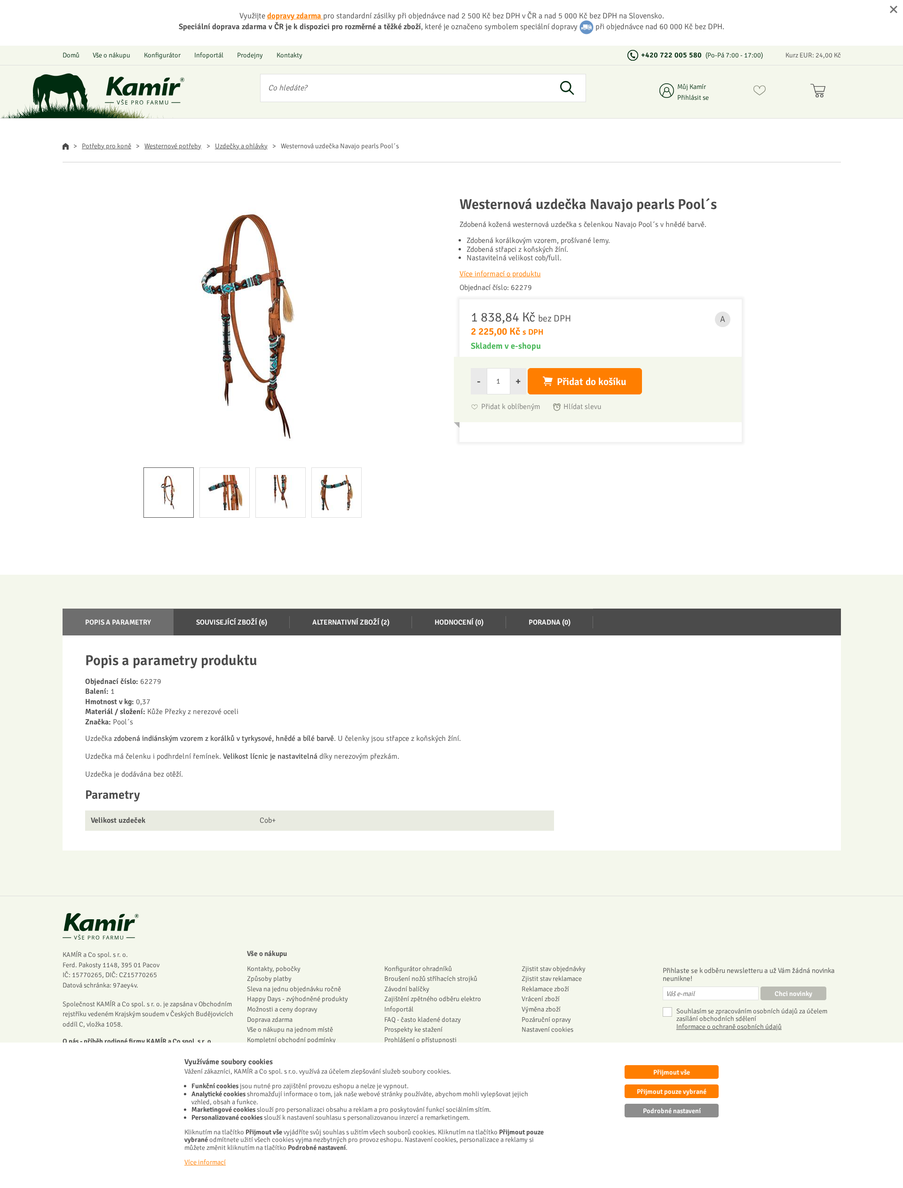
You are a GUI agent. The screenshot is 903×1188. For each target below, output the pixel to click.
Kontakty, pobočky (274, 968)
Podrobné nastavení (672, 1111)
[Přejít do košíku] (820, 92)
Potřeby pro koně (106, 146)
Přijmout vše (671, 1072)
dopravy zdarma (295, 16)
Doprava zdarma (270, 1019)
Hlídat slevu (582, 407)
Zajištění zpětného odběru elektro (432, 999)
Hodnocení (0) (459, 622)
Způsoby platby (269, 978)
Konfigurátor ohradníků (418, 968)
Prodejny (250, 55)
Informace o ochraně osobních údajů (729, 1027)
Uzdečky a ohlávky (241, 146)
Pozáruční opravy (546, 1019)
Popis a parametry (118, 622)
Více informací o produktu (500, 274)
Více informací (205, 1162)
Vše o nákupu (111, 55)
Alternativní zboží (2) (350, 622)
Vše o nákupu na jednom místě (290, 1029)
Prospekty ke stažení (413, 1029)
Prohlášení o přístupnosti (420, 1039)
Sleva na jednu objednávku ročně (294, 989)
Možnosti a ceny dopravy (282, 1009)
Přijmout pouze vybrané (671, 1091)
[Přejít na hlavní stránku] (145, 90)
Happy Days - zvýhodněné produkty (297, 999)
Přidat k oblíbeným (510, 407)
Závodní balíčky (406, 989)
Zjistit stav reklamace (552, 978)
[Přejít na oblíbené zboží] (759, 92)
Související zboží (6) (231, 622)
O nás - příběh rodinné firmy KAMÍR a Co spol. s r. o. (138, 1041)
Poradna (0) (549, 622)
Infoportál (208, 55)
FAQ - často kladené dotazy (422, 1019)
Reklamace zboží (545, 989)
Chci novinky (793, 993)
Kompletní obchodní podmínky (291, 1039)
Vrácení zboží (541, 999)
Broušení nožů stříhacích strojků (430, 978)
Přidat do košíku (591, 382)
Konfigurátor (162, 55)
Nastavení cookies (547, 1029)
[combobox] (404, 88)
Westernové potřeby (172, 146)
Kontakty (289, 55)
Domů (71, 55)
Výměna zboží (541, 1009)
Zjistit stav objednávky (554, 968)
